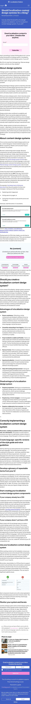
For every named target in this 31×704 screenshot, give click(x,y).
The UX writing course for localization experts (15, 679)
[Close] (29, 692)
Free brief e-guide (15, 685)
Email (4, 42)
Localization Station (16, 2)
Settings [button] (15, 702)
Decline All (8, 699)
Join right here (14, 628)
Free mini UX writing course (15, 682)
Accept (22, 699)
